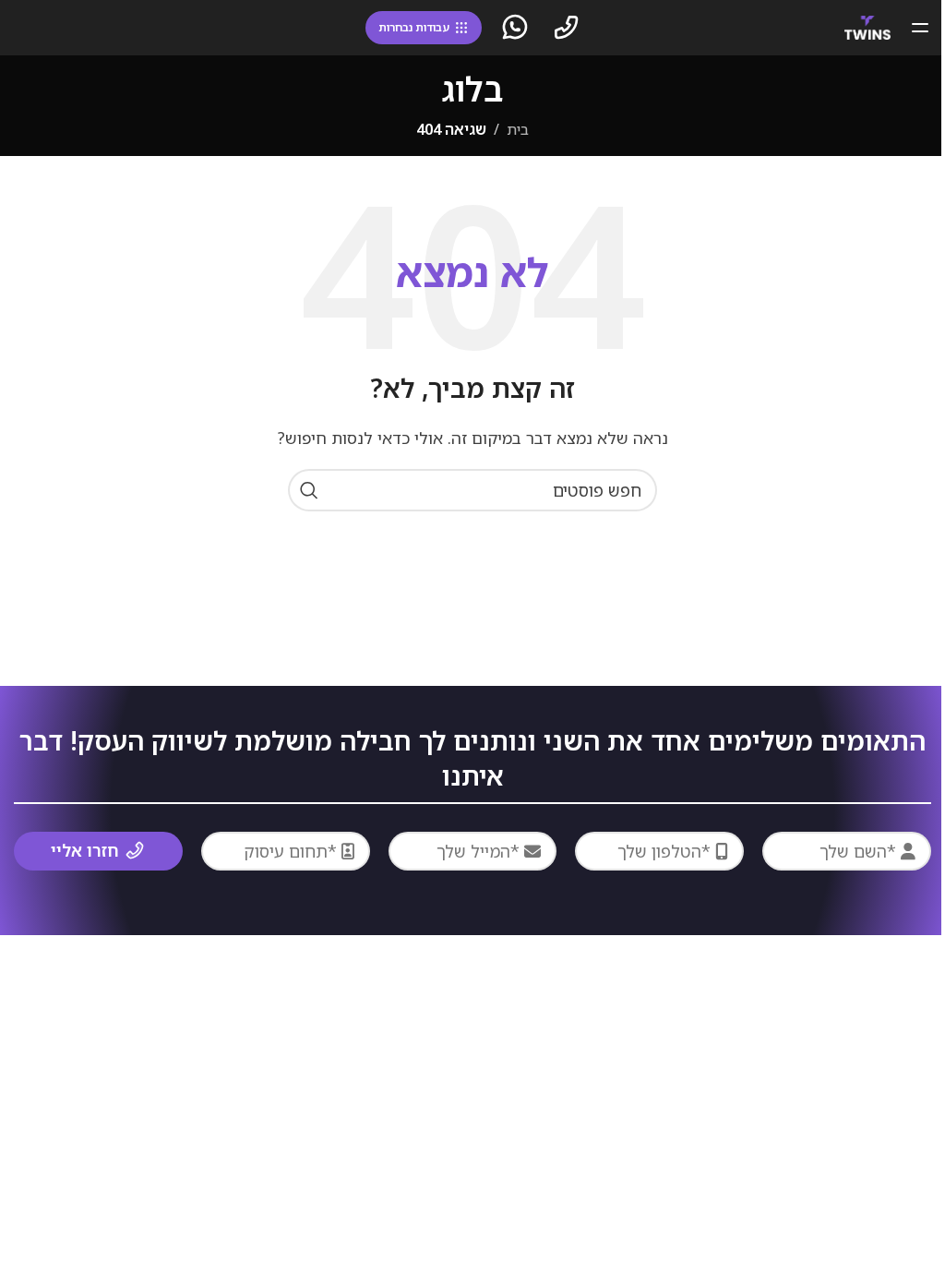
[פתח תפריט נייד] (920, 27)
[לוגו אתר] (867, 26)
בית (518, 129)
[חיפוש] (309, 490)
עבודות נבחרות (413, 27)
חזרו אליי (85, 850)
